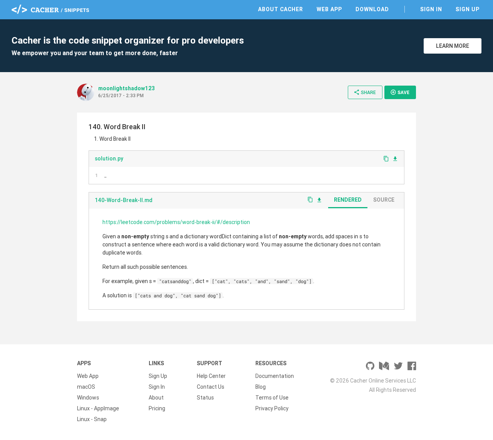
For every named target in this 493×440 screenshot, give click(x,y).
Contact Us (210, 386)
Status (205, 397)
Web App (329, 9)
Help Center (211, 376)
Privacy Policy (271, 408)
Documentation (274, 376)
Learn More (452, 45)
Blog (260, 386)
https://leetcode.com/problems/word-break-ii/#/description (176, 222)
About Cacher (280, 9)
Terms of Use (271, 397)
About (156, 397)
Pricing (157, 408)
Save (399, 92)
